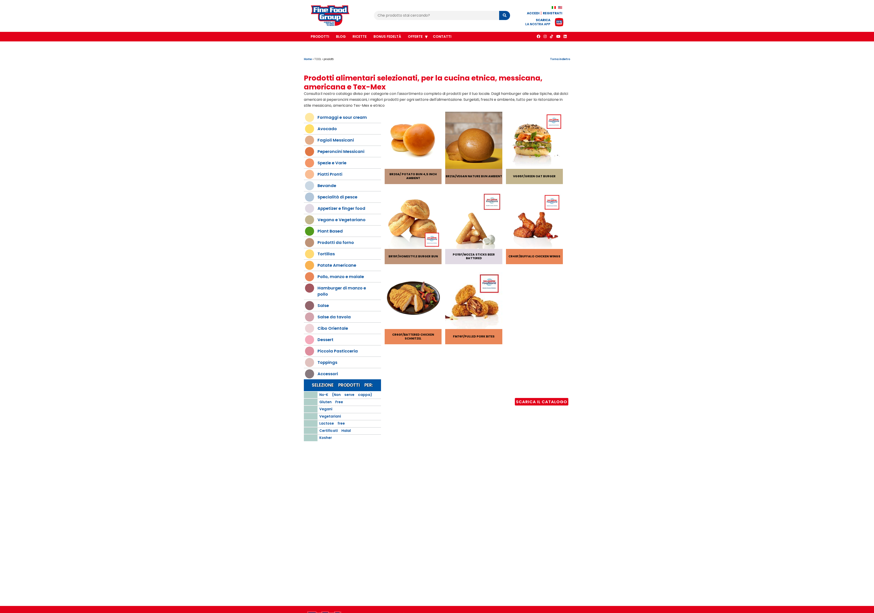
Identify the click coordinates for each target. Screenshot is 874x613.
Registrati (552, 13)
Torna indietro (560, 59)
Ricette (360, 36)
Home (308, 59)
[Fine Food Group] (334, 16)
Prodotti (320, 36)
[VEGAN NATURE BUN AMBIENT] (473, 141)
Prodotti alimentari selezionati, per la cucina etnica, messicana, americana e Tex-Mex (423, 82)
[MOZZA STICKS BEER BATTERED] (473, 221)
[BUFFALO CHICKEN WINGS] (534, 221)
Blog (341, 36)
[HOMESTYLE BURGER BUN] (413, 221)
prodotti (329, 59)
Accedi (533, 13)
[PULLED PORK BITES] (473, 301)
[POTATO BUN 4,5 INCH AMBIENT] (413, 141)
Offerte (415, 36)
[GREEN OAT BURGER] (534, 141)
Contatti (442, 36)
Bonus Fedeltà (387, 36)
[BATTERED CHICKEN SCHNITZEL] (413, 301)
